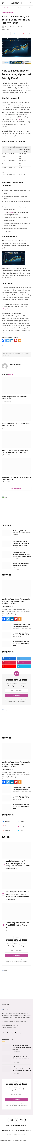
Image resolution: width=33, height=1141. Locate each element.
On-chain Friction (7, 12)
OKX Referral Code (8, 1130)
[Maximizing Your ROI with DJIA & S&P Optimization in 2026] (6, 644)
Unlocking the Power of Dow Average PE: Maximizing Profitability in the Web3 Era (22, 626)
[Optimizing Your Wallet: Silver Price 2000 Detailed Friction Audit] (6, 635)
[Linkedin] (11, 340)
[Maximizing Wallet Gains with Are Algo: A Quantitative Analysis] (6, 533)
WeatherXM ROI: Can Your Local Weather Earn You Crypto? (21, 565)
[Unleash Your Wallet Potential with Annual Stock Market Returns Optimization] (6, 554)
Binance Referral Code (15, 1128)
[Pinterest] (15, 340)
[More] (19, 340)
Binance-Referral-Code (18, 1125)
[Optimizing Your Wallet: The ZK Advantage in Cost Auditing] (16, 466)
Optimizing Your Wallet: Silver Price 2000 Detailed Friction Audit (21, 635)
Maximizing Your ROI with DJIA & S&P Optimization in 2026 (21, 643)
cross (18, 119)
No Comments (22, 26)
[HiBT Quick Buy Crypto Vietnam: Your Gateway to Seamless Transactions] (6, 544)
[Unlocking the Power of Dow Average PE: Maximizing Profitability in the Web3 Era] (6, 626)
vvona (23, 1134)
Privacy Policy (15, 701)
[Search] (30, 3)
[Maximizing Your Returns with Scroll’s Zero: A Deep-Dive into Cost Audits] (16, 439)
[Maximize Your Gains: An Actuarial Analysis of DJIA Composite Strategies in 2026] (16, 588)
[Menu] (3, 3)
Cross (11, 212)
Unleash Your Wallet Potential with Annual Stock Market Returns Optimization (22, 554)
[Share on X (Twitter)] (14, 33)
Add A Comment (16, 488)
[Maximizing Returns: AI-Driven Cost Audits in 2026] (16, 385)
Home (7, 1125)
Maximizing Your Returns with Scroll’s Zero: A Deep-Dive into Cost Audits (15, 451)
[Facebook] (4, 340)
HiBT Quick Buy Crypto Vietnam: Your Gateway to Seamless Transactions (21, 543)
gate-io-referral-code (23, 1130)
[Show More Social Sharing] (29, 33)
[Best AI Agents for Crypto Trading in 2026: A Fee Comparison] (16, 412)
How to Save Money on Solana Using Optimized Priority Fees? (16, 354)
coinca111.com (6, 309)
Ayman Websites (11, 26)
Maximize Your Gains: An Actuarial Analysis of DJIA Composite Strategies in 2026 (16, 601)
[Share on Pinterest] (23, 33)
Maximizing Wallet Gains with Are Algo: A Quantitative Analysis (22, 532)
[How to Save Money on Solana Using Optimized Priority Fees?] (16, 47)
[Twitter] (7, 340)
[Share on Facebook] (6, 33)
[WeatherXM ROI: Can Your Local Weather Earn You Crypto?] (6, 565)
